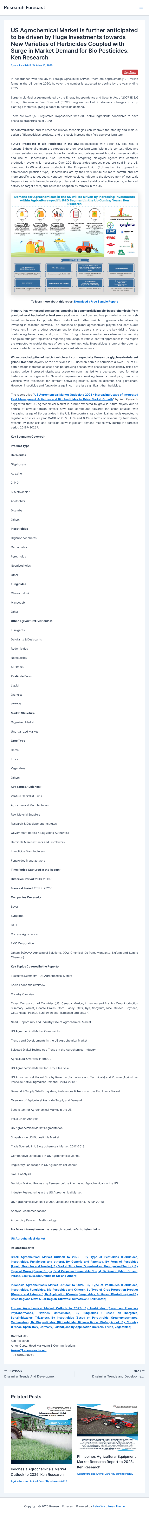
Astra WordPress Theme (109, 1506)
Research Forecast (24, 7)
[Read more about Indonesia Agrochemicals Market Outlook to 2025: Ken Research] (41, 1434)
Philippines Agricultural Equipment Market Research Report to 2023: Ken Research (106, 1461)
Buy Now (130, 72)
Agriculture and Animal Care (27, 1481)
